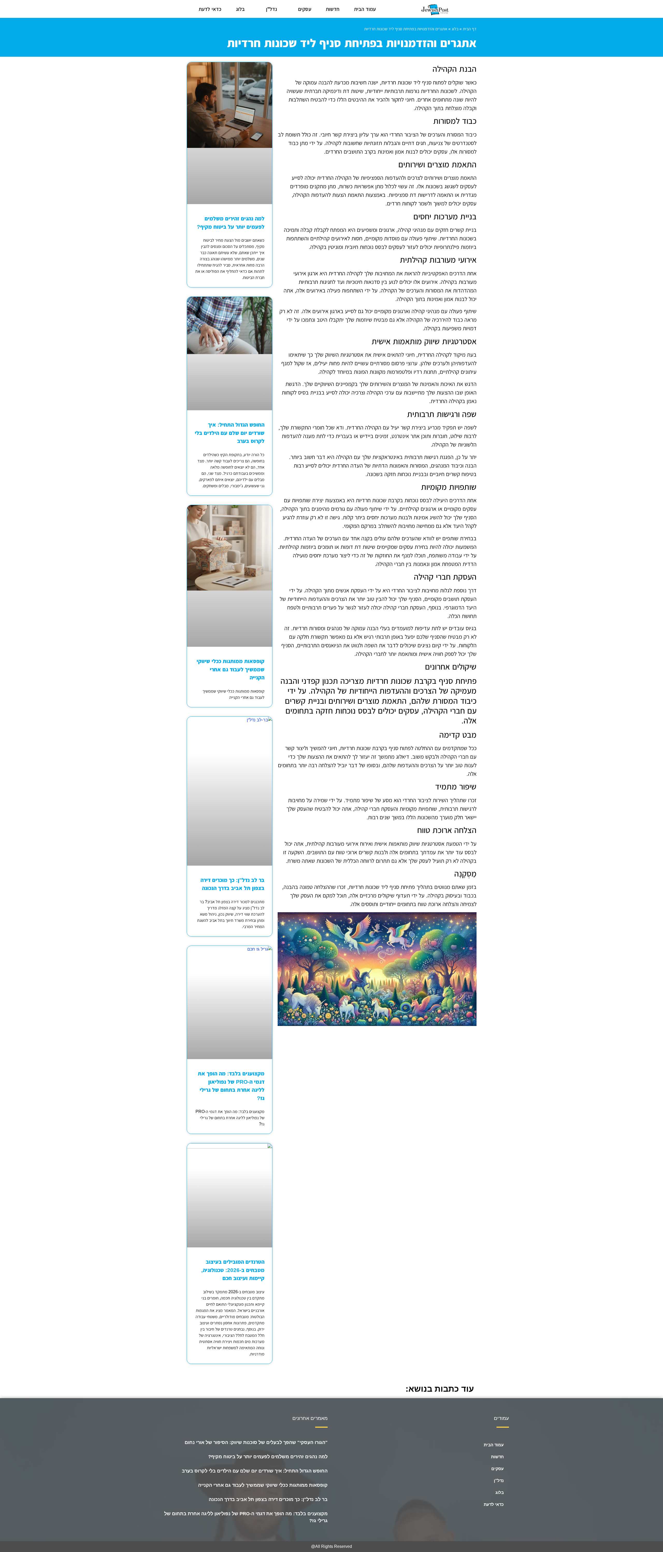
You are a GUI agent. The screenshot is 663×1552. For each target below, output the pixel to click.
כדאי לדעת (210, 9)
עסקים (304, 9)
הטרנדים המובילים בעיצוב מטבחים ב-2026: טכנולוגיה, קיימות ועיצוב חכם (232, 1270)
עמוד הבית (365, 9)
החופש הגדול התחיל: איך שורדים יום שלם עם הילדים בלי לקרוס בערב (229, 433)
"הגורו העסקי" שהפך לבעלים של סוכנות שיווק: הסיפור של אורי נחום (255, 1442)
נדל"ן (271, 9)
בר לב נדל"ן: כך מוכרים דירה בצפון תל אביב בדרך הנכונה (268, 1499)
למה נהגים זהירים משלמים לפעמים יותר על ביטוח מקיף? (268, 1456)
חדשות (333, 9)
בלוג (240, 9)
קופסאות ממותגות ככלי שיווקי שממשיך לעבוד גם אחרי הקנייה (230, 669)
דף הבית (470, 29)
